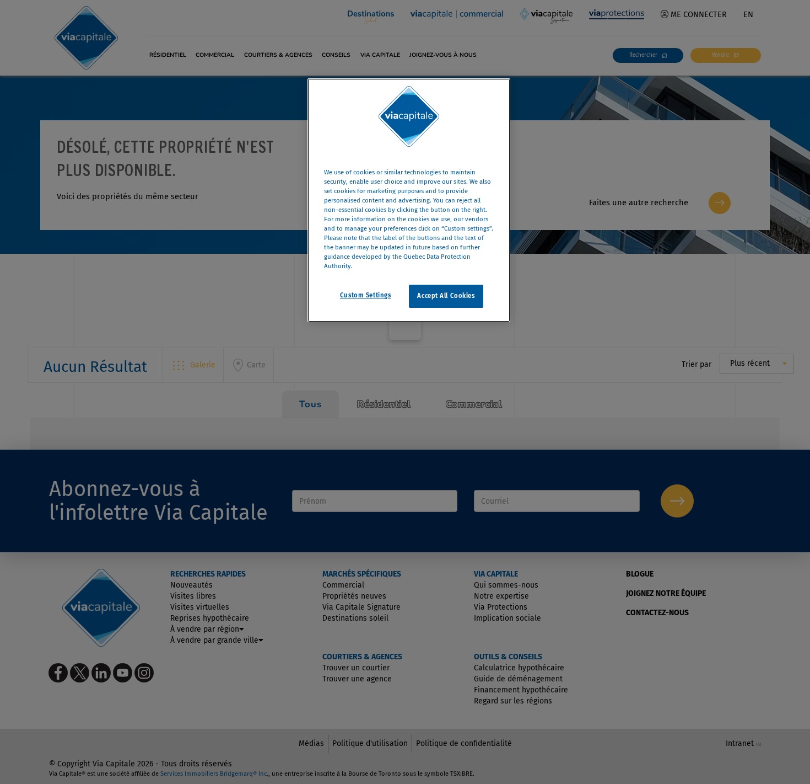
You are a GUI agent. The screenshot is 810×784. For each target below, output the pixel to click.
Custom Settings (365, 296)
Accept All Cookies (445, 296)
